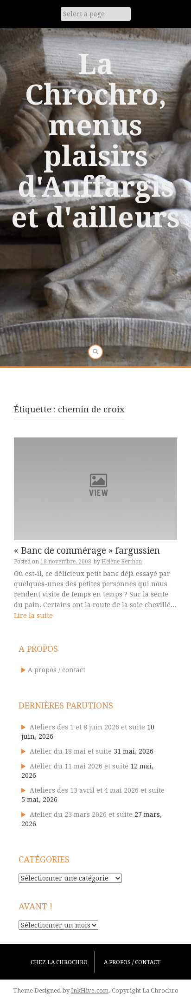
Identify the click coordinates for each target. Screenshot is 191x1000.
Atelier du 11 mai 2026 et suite (79, 766)
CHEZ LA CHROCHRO (59, 962)
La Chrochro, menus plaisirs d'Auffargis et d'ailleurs (95, 141)
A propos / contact (56, 670)
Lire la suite (33, 615)
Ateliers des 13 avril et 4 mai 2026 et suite (97, 790)
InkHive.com (89, 990)
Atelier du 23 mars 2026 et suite (81, 814)
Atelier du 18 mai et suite (71, 751)
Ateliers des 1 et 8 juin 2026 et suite (87, 727)
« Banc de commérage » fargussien (87, 550)
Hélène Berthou (122, 561)
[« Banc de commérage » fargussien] (95, 488)
